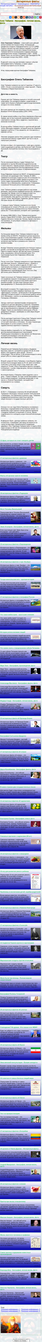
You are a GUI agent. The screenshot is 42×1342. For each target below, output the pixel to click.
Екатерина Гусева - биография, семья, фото (17, 818)
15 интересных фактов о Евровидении (15, 544)
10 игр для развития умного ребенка (14, 871)
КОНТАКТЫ (35, 4)
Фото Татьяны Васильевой (11, 509)
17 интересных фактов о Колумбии (14, 1131)
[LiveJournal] (27, 17)
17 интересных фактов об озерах (13, 752)
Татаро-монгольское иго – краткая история (17, 579)
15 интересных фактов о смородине (14, 854)
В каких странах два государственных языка (17, 787)
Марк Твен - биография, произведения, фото (17, 665)
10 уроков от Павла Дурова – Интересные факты (19, 1149)
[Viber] (32, 17)
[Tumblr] (29, 17)
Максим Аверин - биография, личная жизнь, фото (19, 1217)
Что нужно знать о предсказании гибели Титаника (19, 648)
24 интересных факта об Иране (12, 1045)
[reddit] (24, 17)
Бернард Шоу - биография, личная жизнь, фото (18, 1270)
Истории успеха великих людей (12, 632)
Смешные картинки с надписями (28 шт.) (16, 836)
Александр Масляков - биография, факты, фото (19, 683)
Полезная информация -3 (10, 1311)
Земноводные (23, 4)
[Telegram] (38, 17)
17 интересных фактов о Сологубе (13, 925)
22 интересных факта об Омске (12, 1098)
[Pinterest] (40, 17)
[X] (16, 17)
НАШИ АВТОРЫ (6, 6)
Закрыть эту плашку (20, 1340)
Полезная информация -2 (30, 1309)
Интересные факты (29, 1)
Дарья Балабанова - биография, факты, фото (18, 769)
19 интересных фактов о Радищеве (14, 493)
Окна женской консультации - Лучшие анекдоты (19, 1062)
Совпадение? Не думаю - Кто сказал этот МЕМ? (18, 1027)
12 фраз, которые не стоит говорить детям (17, 440)
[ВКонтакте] (10, 17)
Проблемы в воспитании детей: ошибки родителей (20, 892)
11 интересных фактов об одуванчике (15, 801)
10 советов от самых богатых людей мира (17, 1078)
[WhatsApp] (35, 17)
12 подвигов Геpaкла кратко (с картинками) (17, 943)
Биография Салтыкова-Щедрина (13, 736)
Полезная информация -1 (10, 1309)
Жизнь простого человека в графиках (15, 1235)
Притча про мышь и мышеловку (12, 1201)
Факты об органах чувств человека (14, 476)
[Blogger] (18, 17)
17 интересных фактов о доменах (13, 458)
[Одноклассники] (13, 17)
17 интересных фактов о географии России (17, 597)
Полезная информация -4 (30, 1311)
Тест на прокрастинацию (10, 1113)
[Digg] (21, 17)
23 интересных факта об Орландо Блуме (16, 718)
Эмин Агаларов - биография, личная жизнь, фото (19, 527)
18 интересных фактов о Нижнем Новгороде (17, 908)
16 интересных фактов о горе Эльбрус (15, 562)
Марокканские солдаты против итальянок (16, 960)
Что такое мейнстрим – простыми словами (17, 614)
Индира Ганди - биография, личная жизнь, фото (19, 701)
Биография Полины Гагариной (12, 994)
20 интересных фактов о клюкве (13, 1184)
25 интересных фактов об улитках (13, 1010)
